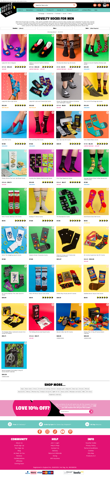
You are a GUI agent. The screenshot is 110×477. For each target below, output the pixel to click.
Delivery (55, 450)
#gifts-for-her (56, 391)
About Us (19, 443)
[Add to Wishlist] (25, 35)
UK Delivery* (19, 424)
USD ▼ (107, 1)
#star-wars (75, 388)
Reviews (19, 456)
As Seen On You (19, 453)
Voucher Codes (91, 443)
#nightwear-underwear (55, 394)
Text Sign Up (19, 448)
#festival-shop (35, 391)
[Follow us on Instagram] (47, 432)
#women (53, 388)
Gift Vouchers (55, 458)
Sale (96, 10)
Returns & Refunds (55, 453)
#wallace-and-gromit (45, 391)
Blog (19, 450)
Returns (95, 424)
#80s (83, 391)
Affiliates (19, 461)
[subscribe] (91, 411)
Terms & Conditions (91, 448)
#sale (22, 388)
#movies (81, 388)
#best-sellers (28, 388)
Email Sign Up (19, 445)
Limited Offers (86, 10)
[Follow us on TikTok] (55, 432)
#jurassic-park (60, 388)
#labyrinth (68, 388)
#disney (28, 391)
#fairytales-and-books (75, 391)
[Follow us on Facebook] (40, 432)
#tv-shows (89, 391)
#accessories (21, 391)
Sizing (55, 456)
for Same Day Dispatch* (57, 424)
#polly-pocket (64, 391)
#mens (35, 388)
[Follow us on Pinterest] (70, 432)
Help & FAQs (55, 445)
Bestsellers (29, 10)
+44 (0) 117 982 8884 (99, 1)
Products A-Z (90, 456)
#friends (87, 388)
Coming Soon (19, 463)
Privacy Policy (91, 445)
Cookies (91, 450)
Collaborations (19, 458)
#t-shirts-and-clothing (44, 388)
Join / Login (55, 443)
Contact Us (55, 448)
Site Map (91, 453)
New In (20, 10)
